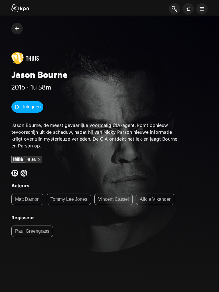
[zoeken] (174, 9)
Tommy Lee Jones (68, 199)
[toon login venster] (188, 9)
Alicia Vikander (155, 199)
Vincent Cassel (113, 199)
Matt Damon (27, 199)
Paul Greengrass (32, 231)
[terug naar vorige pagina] (17, 28)
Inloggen (32, 106)
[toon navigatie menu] (202, 9)
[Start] (20, 9)
